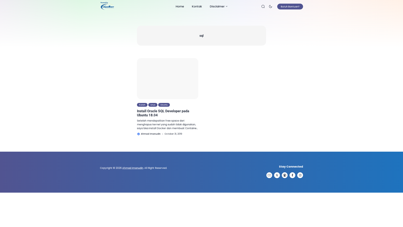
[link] (269, 175)
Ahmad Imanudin (132, 168)
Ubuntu (164, 104)
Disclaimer (217, 6)
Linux (152, 104)
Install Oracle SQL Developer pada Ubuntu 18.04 (163, 113)
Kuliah (142, 104)
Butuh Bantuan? (290, 6)
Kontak (197, 6)
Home (180, 6)
